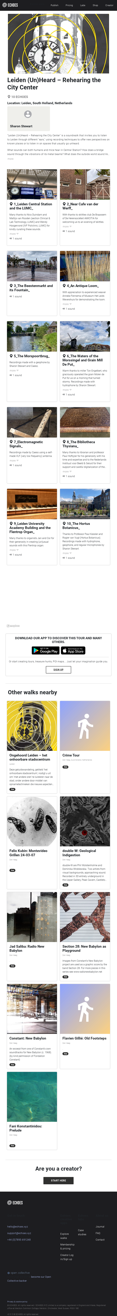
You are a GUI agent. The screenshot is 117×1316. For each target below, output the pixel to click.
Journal (100, 1226)
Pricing (69, 5)
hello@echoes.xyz (17, 1226)
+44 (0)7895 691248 (19, 1239)
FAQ (98, 1233)
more (10, 158)
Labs (82, 5)
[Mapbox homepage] (13, 626)
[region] (58, 598)
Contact (100, 1239)
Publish (54, 5)
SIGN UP (58, 669)
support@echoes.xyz (19, 1233)
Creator (109, 5)
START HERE (58, 1180)
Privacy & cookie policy (17, 1302)
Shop (95, 5)
